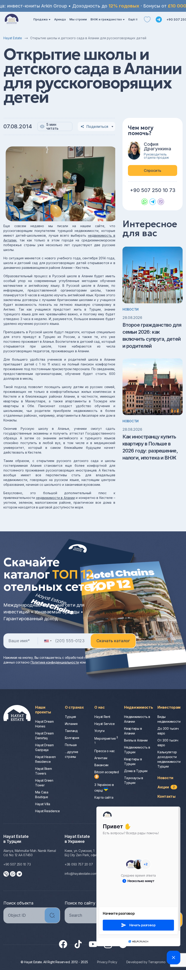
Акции (166, 787)
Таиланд (71, 731)
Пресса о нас (104, 751)
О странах (74, 707)
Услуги (99, 731)
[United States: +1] (47, 640)
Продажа (40, 19)
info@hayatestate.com (81, 873)
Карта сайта (103, 797)
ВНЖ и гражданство (106, 19)
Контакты (166, 796)
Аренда (60, 19)
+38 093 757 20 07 (79, 864)
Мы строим (78, 19)
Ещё (131, 19)
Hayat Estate (12, 38)
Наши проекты (43, 709)
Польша (71, 745)
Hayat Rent (102, 717)
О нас (99, 707)
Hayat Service (104, 724)
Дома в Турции (135, 771)
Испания (71, 724)
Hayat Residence (47, 811)
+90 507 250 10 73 (152, 190)
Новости (130, 309)
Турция (70, 717)
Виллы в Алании (136, 740)
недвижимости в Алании (55, 498)
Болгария (72, 738)
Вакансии (101, 765)
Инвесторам (169, 707)
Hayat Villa (42, 804)
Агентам (100, 758)
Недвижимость (138, 707)
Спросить (152, 170)
